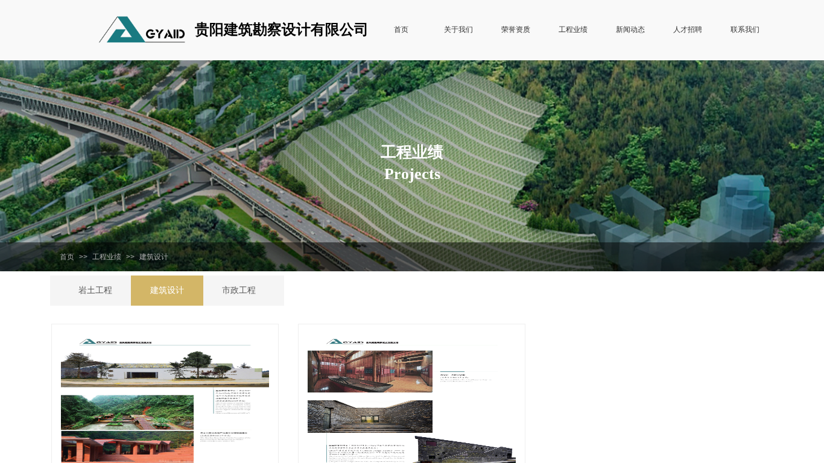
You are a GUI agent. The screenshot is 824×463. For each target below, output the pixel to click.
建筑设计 (153, 257)
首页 (67, 257)
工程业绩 (106, 257)
